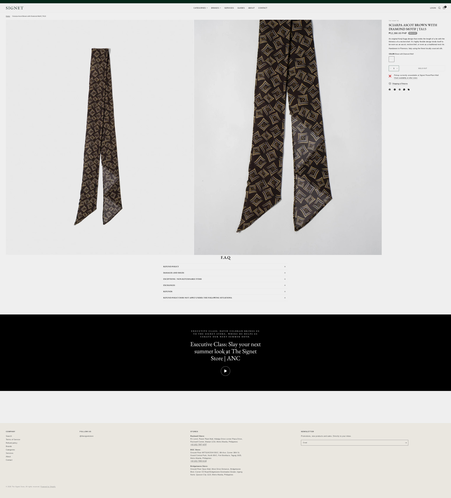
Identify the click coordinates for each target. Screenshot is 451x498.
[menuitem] (200, 8)
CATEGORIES (200, 8)
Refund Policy (171, 266)
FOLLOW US (85, 431)
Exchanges (169, 285)
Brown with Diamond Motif (391, 59)
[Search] (439, 8)
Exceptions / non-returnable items (182, 279)
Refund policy (11, 443)
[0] (443, 8)
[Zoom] (189, 24)
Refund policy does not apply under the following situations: (197, 297)
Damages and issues (173, 273)
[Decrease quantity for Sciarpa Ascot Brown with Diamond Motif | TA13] (390, 68)
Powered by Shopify (48, 487)
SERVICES (229, 8)
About (8, 457)
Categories (10, 450)
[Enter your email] (406, 443)
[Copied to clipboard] (409, 89)
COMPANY (10, 431)
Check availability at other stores (405, 78)
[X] (395, 89)
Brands (9, 446)
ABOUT (251, 8)
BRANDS (215, 8)
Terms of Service (13, 439)
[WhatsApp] (404, 89)
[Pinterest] (400, 89)
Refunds (167, 291)
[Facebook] (390, 89)
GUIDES (241, 8)
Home (8, 16)
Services (9, 453)
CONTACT (262, 8)
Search (9, 436)
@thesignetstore (86, 436)
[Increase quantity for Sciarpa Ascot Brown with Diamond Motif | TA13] (397, 68)
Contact (9, 460)
